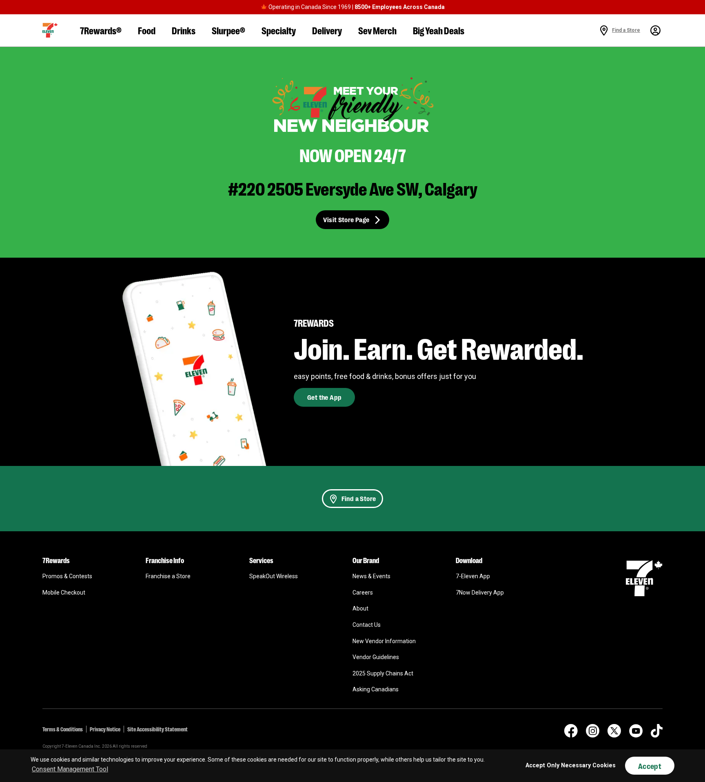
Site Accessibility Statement (157, 729)
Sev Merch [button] (377, 30)
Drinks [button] (183, 30)
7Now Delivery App (480, 592)
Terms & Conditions (62, 729)
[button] (50, 30)
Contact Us (366, 625)
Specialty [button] (279, 30)
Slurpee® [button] (228, 30)
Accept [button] (649, 765)
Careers (362, 592)
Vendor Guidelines (375, 657)
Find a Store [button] (358, 498)
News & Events (371, 576)
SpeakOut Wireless (273, 576)
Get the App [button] (324, 397)
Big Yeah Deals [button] (438, 30)
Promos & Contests (67, 576)
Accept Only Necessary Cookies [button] (570, 765)
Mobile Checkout (63, 592)
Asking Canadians (375, 689)
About (360, 608)
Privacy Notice (105, 729)
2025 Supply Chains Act (382, 673)
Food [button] (146, 30)
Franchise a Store (168, 576)
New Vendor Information (384, 641)
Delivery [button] (327, 30)
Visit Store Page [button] (346, 219)
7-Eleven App (473, 576)
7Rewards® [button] (101, 30)
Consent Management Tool (70, 769)
